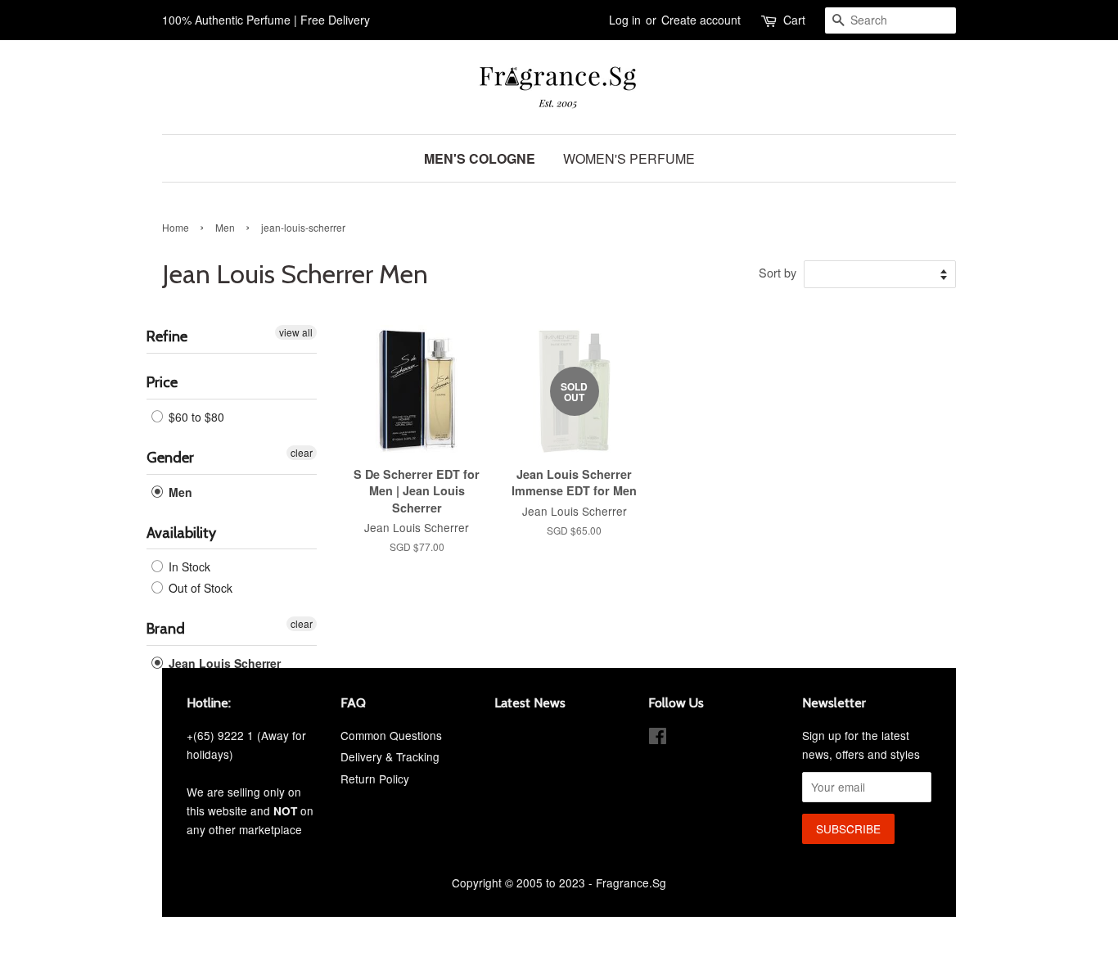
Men (225, 227)
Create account (701, 19)
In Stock (187, 566)
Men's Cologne (479, 158)
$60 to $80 (194, 417)
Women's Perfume (629, 158)
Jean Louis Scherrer (223, 663)
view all (296, 332)
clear (302, 452)
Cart (794, 19)
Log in (625, 19)
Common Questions (391, 735)
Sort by (777, 272)
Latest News (530, 703)
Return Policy (374, 778)
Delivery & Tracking (390, 756)
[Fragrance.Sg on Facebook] (657, 738)
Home (175, 227)
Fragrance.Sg (631, 882)
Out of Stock (198, 588)
